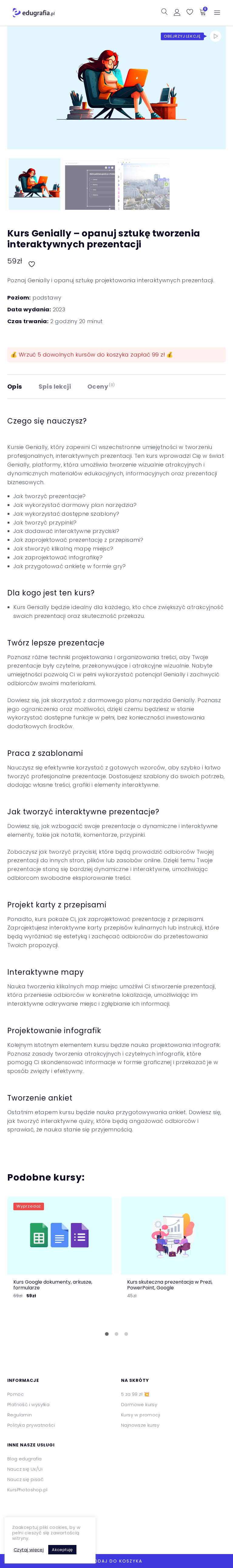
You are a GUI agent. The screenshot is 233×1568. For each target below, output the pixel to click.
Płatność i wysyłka (28, 1404)
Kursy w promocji (140, 1415)
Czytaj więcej (29, 1550)
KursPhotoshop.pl (27, 1489)
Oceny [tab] (101, 386)
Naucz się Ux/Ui (24, 1469)
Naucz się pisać (25, 1479)
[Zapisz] (32, 261)
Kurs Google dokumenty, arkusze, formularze (52, 1285)
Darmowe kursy (139, 1404)
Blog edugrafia (24, 1459)
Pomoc (15, 1394)
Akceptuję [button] (62, 1550)
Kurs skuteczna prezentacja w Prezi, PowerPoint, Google (169, 1285)
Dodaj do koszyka (116, 1561)
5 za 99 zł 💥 (135, 1394)
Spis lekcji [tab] (55, 386)
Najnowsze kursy (140, 1425)
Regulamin (19, 1415)
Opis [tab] (14, 386)
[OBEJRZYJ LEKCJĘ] (215, 36)
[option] (59, 1252)
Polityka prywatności (31, 1425)
